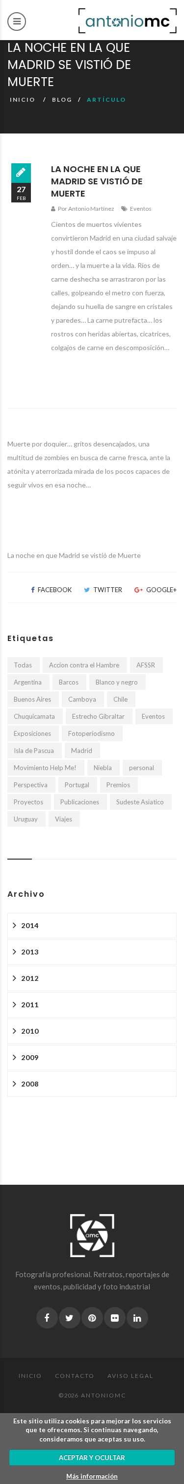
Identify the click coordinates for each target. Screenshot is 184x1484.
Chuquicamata (34, 716)
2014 (30, 925)
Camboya (82, 699)
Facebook (54, 590)
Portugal (77, 785)
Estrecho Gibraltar (98, 716)
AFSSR (145, 665)
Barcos (69, 682)
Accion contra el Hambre (84, 665)
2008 (30, 1084)
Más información (92, 1476)
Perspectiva (31, 785)
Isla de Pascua (34, 750)
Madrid (81, 750)
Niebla (103, 768)
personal (141, 768)
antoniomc (103, 1395)
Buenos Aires (32, 699)
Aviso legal (130, 1375)
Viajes (63, 819)
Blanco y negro (117, 682)
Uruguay (26, 819)
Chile (120, 699)
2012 (30, 978)
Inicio (22, 99)
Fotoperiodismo (91, 733)
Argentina (28, 682)
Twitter (107, 590)
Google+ (161, 590)
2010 (30, 1031)
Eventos (141, 208)
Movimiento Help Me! (45, 768)
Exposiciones (32, 733)
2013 (30, 952)
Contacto (75, 1375)
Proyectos (28, 802)
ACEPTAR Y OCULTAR (92, 1458)
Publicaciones (79, 802)
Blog (62, 99)
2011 (30, 1004)
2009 (30, 1057)
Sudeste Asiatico (140, 802)
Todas (23, 665)
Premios (118, 785)
